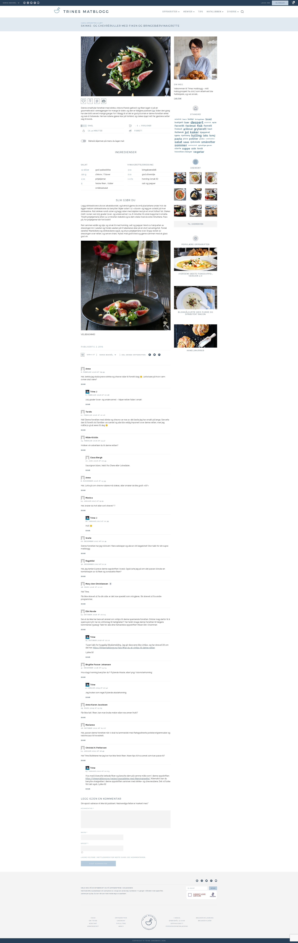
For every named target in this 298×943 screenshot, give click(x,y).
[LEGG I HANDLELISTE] (96, 101)
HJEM (93, 918)
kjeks (177, 135)
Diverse (232, 12)
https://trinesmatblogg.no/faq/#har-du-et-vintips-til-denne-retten (124, 648)
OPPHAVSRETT (177, 923)
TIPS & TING (121, 923)
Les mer (177, 98)
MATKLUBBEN (214, 12)
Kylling (196, 135)
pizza (185, 139)
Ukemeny (121, 920)
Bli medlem (280, 3)
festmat (190, 125)
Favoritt (179, 125)
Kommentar (87, 808)
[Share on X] (154, 355)
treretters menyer (183, 152)
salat (178, 142)
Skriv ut (91, 355)
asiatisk (178, 119)
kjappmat (205, 132)
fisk (200, 125)
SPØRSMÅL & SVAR (177, 920)
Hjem (83, 23)
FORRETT (138, 131)
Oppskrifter (169, 12)
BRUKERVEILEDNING (205, 918)
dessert (197, 122)
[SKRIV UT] (103, 101)
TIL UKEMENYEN (195, 224)
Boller (191, 119)
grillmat (188, 129)
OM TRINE (93, 920)
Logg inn (265, 3)
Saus (186, 142)
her (153, 111)
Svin (193, 148)
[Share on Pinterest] (159, 355)
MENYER (187, 12)
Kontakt (93, 923)
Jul (187, 132)
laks (205, 135)
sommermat (192, 145)
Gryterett (200, 129)
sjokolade (195, 142)
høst (210, 129)
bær (186, 122)
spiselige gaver (205, 145)
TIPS (200, 12)
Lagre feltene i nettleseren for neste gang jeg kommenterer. (113, 857)
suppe (186, 148)
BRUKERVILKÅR (205, 920)
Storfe (178, 148)
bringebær (199, 119)
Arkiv (121, 926)
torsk (200, 148)
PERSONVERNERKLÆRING (177, 926)
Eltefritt (207, 122)
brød (209, 119)
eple (214, 122)
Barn (185, 119)
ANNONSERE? (93, 926)
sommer (181, 145)
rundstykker (210, 139)
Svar (83, 384)
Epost (84, 843)
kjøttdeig (185, 135)
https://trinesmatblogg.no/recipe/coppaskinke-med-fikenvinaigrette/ (118, 779)
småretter (208, 142)
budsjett (179, 122)
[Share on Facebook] (150, 355)
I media (177, 918)
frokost (178, 129)
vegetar (198, 151)
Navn (84, 832)
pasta (178, 138)
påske (202, 139)
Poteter (193, 138)
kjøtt (100, 23)
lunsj (212, 135)
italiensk (179, 132)
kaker (194, 132)
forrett (208, 125)
